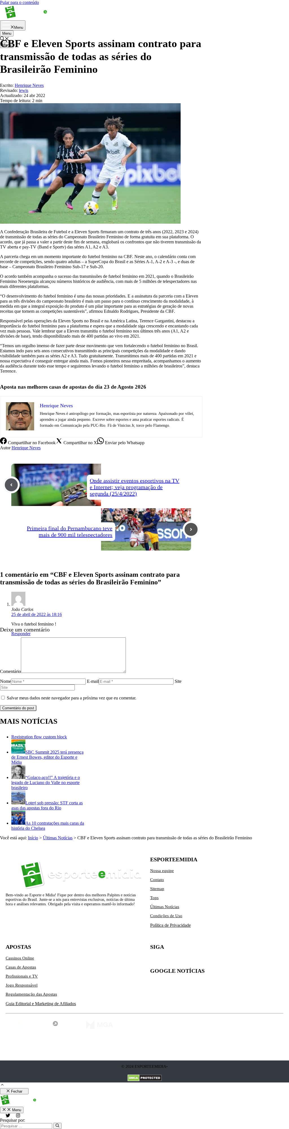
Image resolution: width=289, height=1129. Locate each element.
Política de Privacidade (170, 925)
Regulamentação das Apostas (31, 994)
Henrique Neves (26, 447)
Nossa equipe (162, 870)
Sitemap (157, 888)
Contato (157, 879)
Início (33, 837)
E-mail (93, 681)
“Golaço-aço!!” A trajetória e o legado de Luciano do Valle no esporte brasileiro (45, 782)
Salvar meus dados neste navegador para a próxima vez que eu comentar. (71, 698)
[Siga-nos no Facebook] (178, 960)
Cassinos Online (20, 958)
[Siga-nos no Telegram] (202, 960)
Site (178, 681)
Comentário (10, 671)
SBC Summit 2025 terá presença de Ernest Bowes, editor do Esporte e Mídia (47, 757)
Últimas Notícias (58, 837)
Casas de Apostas (21, 967)
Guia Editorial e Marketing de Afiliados (41, 1003)
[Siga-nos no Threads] (190, 960)
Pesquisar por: (12, 1120)
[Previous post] (11, 484)
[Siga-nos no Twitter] (154, 960)
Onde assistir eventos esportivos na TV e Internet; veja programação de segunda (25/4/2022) (134, 487)
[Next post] (191, 529)
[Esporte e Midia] (34, 17)
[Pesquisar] (57, 1126)
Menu (6, 33)
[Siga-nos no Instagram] (166, 960)
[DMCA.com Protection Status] (145, 1078)
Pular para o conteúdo (19, 2)
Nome (5, 681)
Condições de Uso (166, 916)
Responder (20, 633)
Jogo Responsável (22, 985)
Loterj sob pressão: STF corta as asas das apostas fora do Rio (47, 805)
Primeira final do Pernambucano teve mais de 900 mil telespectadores (69, 531)
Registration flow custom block (39, 736)
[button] (2, 1085)
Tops (154, 897)
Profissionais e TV (22, 976)
